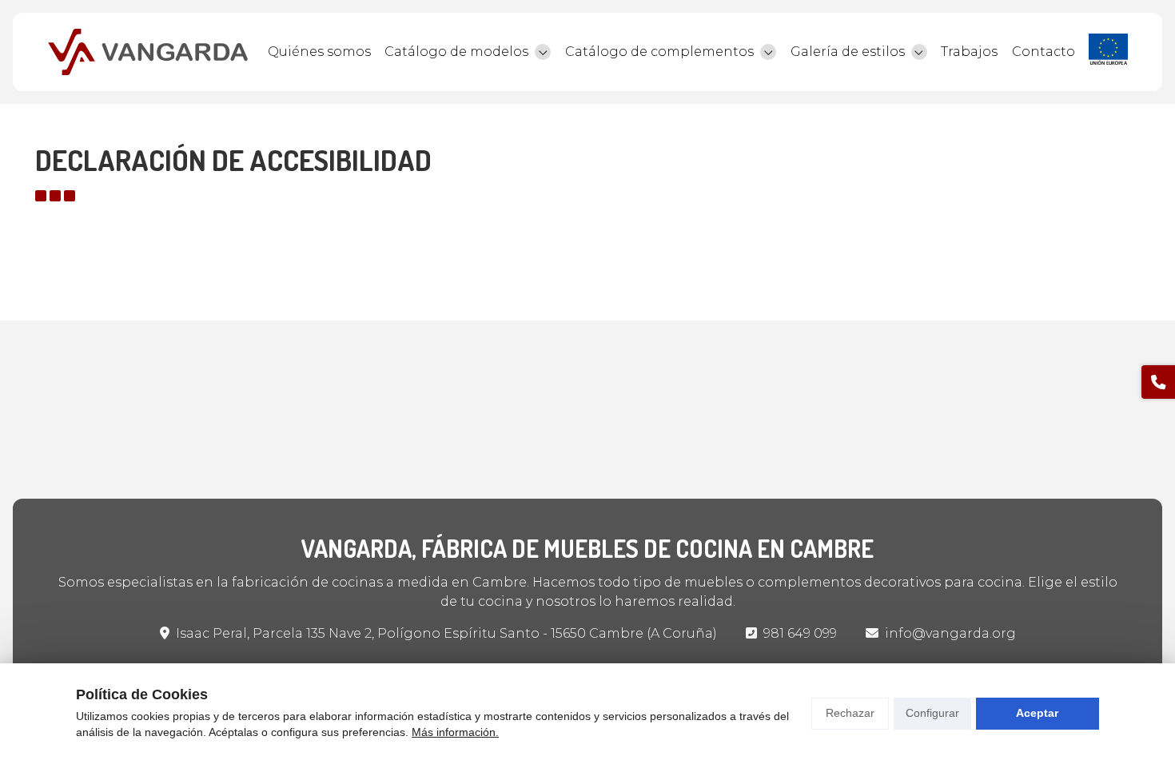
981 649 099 (800, 633)
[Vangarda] (148, 52)
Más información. (455, 732)
